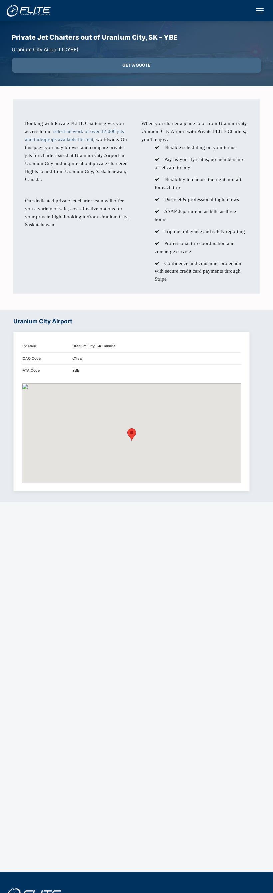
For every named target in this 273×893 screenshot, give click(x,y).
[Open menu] (259, 10)
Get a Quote (136, 65)
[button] (131, 434)
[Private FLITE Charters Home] (29, 11)
